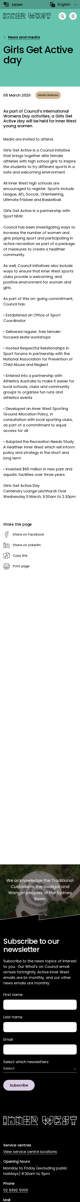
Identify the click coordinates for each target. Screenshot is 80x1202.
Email (8, 1039)
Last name (12, 1017)
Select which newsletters (26, 1061)
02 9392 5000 (15, 1190)
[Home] (26, 16)
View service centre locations (30, 1151)
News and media (24, 37)
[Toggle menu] (73, 16)
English (64, 4)
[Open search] (62, 16)
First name (13, 994)
